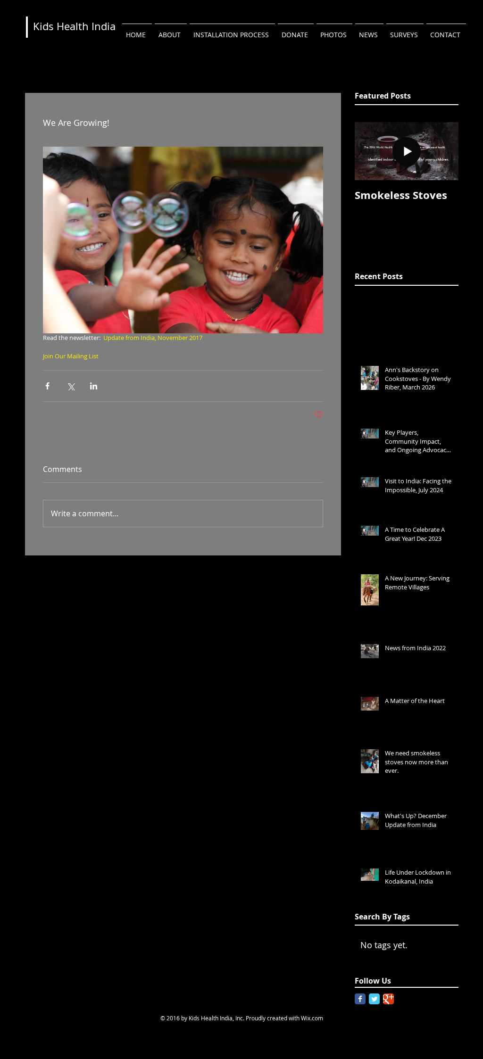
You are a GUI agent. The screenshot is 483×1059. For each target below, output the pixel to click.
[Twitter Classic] (374, 998)
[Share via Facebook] (47, 385)
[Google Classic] (388, 998)
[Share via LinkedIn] (93, 385)
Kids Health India (74, 26)
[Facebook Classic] (360, 998)
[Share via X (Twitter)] (70, 385)
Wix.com (312, 1018)
